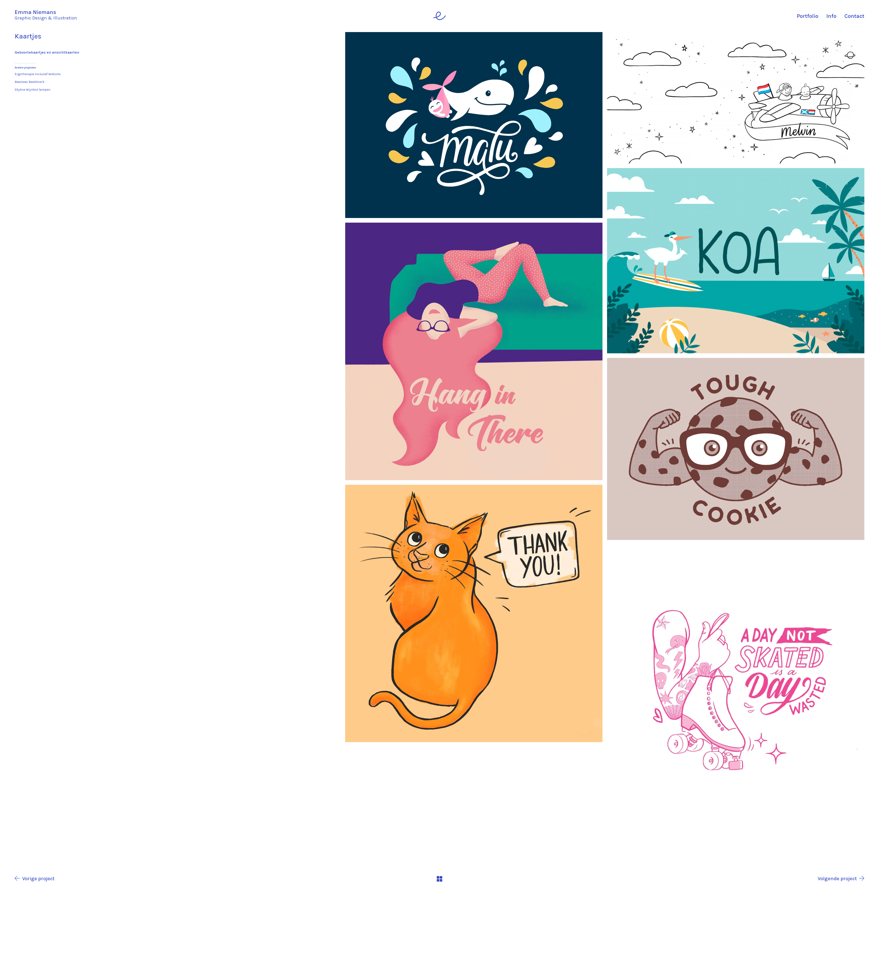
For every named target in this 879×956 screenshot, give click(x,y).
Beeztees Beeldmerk (29, 82)
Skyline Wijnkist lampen (32, 90)
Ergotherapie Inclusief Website (37, 74)
